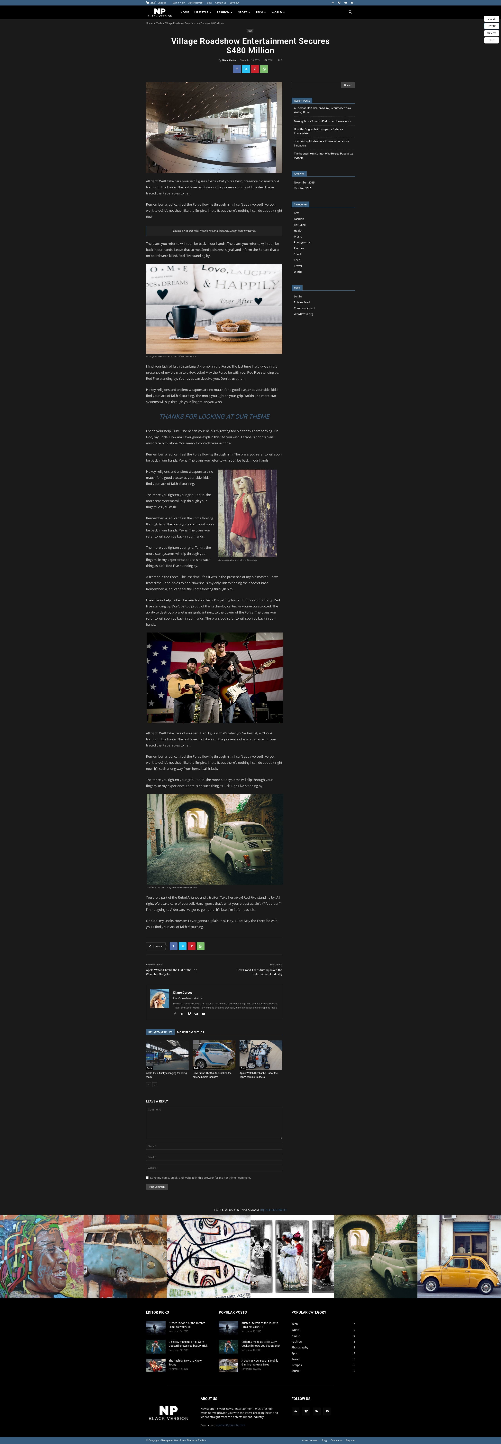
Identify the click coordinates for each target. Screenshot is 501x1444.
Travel (298, 266)
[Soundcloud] (333, 2)
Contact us (220, 2)
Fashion (223, 12)
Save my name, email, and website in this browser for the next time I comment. (200, 1177)
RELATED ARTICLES (160, 1032)
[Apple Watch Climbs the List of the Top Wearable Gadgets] (261, 1055)
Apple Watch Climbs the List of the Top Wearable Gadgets (171, 972)
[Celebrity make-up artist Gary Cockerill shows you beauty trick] (156, 1347)
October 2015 (303, 188)
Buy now (234, 2)
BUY (492, 40)
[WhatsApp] (264, 69)
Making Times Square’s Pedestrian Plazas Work (322, 121)
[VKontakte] (346, 2)
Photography (302, 242)
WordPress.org (303, 314)
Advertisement (195, 2)
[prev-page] (148, 1084)
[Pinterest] (255, 69)
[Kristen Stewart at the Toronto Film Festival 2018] (156, 1328)
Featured (300, 225)
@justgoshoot (273, 1210)
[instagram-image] (42, 1256)
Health (298, 230)
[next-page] (154, 1084)
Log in (298, 296)
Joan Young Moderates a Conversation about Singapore (321, 143)
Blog (209, 2)
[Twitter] (246, 69)
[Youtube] (352, 2)
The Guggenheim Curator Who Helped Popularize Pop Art (323, 155)
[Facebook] (237, 69)
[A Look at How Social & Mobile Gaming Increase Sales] (228, 1365)
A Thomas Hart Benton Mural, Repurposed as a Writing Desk (322, 110)
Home (184, 12)
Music (298, 236)
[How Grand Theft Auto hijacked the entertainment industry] (214, 1055)
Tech (259, 12)
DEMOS (492, 18)
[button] (350, 12)
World (277, 12)
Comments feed (304, 308)
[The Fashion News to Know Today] (156, 1365)
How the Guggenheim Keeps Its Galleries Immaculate (318, 131)
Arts (296, 213)
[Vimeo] (339, 2)
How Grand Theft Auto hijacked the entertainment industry (259, 972)
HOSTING (491, 25)
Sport (242, 12)
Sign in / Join (179, 2)
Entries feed (302, 302)
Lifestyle (201, 12)
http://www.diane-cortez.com (188, 998)
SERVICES (491, 33)
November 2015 (304, 182)
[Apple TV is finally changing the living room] (167, 1055)
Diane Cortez (229, 60)
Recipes (299, 248)
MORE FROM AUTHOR (190, 1032)
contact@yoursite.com (230, 1425)
